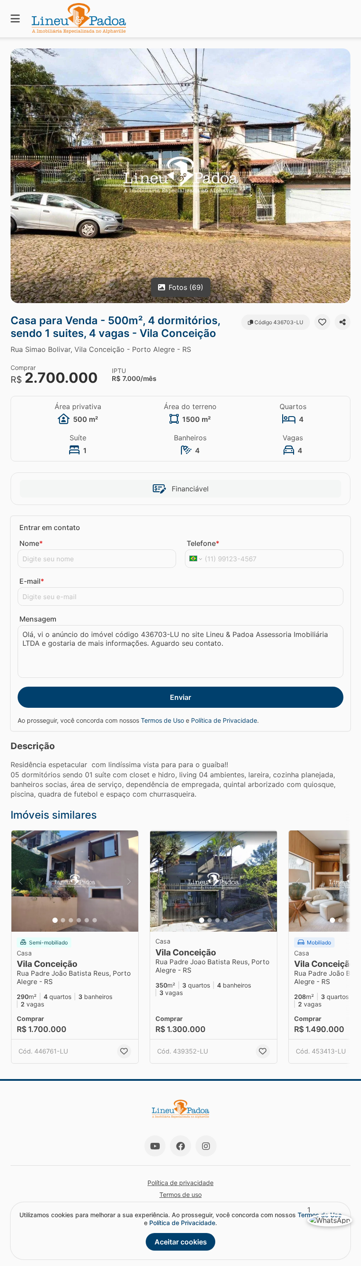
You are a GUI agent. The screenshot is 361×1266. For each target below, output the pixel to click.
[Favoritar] (322, 322)
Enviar (180, 697)
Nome (31, 543)
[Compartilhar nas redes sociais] (342, 322)
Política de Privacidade (224, 720)
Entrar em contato (49, 527)
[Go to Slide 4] (79, 920)
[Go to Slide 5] (87, 920)
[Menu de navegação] (15, 18)
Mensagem (37, 619)
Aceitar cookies (181, 1241)
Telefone (203, 543)
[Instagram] (206, 1145)
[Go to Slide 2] (63, 920)
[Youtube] (155, 1145)
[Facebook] (180, 1145)
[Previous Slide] (18, 175)
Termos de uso (180, 1194)
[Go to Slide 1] (55, 920)
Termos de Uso (162, 720)
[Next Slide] (342, 175)
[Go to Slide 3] (71, 920)
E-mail (31, 581)
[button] (180, 175)
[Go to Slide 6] (94, 920)
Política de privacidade (180, 1182)
